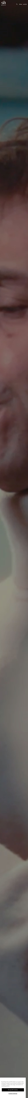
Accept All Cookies (13, 1089)
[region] (13, 1088)
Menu (20, 4)
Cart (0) (25, 4)
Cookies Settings (13, 1093)
